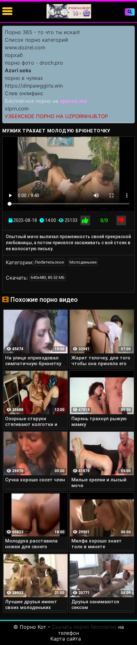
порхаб (14, 55)
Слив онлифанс (24, 93)
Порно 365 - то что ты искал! (42, 32)
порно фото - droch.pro (34, 63)
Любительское (49, 262)
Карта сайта (65, 638)
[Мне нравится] (85, 220)
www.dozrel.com (25, 47)
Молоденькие (83, 262)
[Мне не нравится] (121, 220)
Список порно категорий (36, 40)
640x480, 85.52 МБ (48, 277)
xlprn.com (17, 108)
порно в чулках (24, 78)
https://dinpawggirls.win (34, 85)
